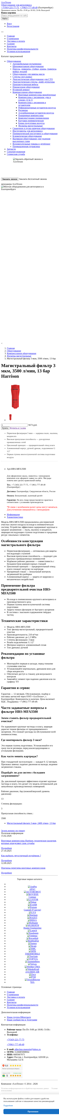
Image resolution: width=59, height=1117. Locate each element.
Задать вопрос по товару (13, 830)
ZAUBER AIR (32, 972)
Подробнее (6, 848)
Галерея (10, 43)
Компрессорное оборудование (27, 92)
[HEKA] (32, 920)
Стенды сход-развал (22, 76)
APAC (32, 889)
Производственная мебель (25, 84)
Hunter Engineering (32, 928)
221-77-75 (10, 7)
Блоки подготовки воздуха (31, 123)
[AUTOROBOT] (32, 892)
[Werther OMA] (32, 966)
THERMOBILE (32, 954)
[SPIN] (32, 951)
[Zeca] (32, 974)
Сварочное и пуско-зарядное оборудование (34, 128)
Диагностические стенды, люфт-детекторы (34, 82)
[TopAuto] (32, 956)
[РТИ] (32, 977)
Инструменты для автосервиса (28, 131)
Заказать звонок (9, 179)
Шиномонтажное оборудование (28, 66)
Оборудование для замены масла (29, 74)
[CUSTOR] (32, 899)
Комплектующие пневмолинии (33, 118)
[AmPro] (32, 886)
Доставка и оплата (16, 41)
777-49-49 (29, 7)
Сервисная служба (16, 154)
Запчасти (11, 149)
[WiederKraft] (32, 969)
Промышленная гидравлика (26, 146)
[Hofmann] (32, 923)
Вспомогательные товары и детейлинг (31, 144)
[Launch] (32, 930)
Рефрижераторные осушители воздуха (37, 107)
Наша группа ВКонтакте (19, 1017)
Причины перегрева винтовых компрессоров (23, 868)
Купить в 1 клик (18, 428)
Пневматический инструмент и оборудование (35, 133)
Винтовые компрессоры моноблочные (37, 95)
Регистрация (13, 26)
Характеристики (15, 517)
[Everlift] (32, 904)
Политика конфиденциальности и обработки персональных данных (25, 1088)
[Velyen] (32, 964)
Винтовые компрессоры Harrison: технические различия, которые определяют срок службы (29, 841)
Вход (9, 23)
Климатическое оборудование (27, 136)
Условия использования (18, 51)
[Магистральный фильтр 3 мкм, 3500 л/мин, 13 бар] (15, 410)
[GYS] (32, 912)
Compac (32, 897)
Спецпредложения (16, 151)
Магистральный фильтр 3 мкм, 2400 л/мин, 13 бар (31, 823)
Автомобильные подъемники (27, 64)
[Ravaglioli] (32, 938)
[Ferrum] (32, 907)
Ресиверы (23, 110)
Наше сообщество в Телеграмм (22, 1020)
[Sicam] (32, 946)
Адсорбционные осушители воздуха (36, 113)
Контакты (11, 46)
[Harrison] (32, 915)
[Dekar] (32, 902)
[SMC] (32, 948)
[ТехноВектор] (32, 979)
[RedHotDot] (32, 941)
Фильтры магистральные (30, 126)
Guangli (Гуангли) (32, 910)
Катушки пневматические (31, 120)
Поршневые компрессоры (31, 115)
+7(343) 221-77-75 (15, 1039)
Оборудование (14, 61)
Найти (4, 19)
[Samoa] (32, 943)
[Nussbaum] (32, 933)
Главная (11, 36)
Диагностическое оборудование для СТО (33, 79)
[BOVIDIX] (32, 894)
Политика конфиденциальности (22, 49)
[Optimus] (32, 935)
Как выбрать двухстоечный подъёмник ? (21, 855)
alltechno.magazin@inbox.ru (27, 1049)
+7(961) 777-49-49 (15, 1044)
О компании (13, 38)
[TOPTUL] (32, 959)
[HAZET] (32, 917)
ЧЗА (32, 982)
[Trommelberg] (32, 961)
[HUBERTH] (32, 925)
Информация (13, 514)
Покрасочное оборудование (26, 87)
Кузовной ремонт (21, 89)
